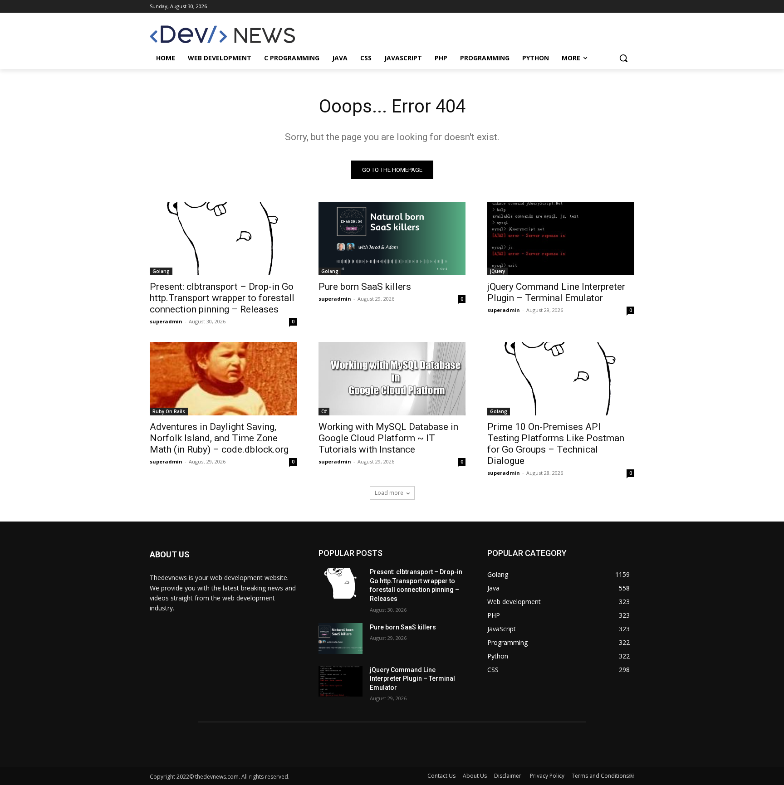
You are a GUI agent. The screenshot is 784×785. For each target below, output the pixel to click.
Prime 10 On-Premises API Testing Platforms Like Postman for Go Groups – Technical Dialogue (555, 443)
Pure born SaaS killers (364, 286)
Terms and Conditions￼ (603, 776)
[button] (623, 58)
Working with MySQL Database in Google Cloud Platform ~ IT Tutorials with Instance (388, 438)
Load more (389, 493)
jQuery (497, 271)
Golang (161, 271)
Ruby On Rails (168, 411)
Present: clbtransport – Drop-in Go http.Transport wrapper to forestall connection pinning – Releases (222, 298)
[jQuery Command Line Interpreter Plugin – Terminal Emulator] (560, 238)
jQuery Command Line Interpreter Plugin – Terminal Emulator (556, 292)
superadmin (166, 321)
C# (324, 411)
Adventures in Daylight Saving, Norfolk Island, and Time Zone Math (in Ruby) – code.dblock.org (219, 438)
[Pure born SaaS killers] (392, 238)
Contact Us (441, 776)
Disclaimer (508, 776)
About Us (475, 776)
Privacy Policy (547, 776)
